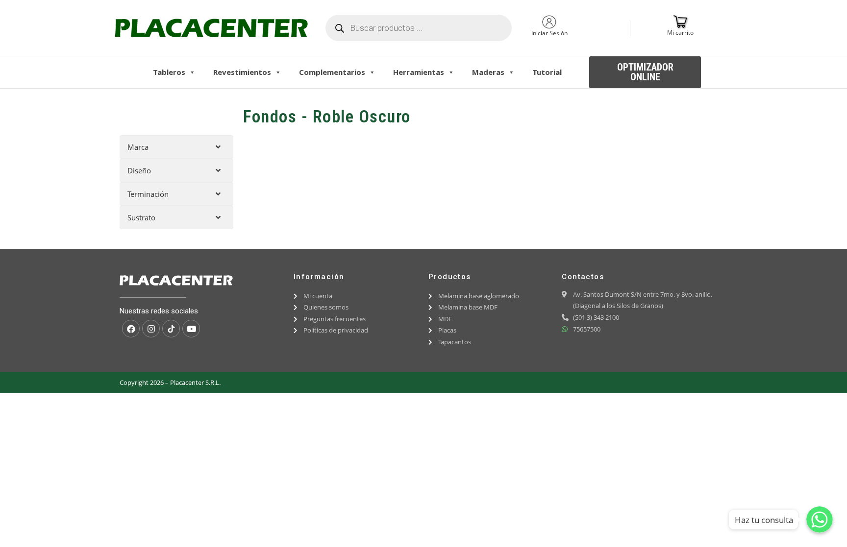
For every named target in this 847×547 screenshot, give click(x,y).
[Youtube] (191, 328)
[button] (645, 72)
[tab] (176, 147)
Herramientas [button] (418, 72)
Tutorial (547, 72)
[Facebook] (131, 328)
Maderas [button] (488, 72)
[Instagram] (151, 328)
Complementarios (332, 72)
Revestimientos (242, 72)
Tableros (169, 72)
